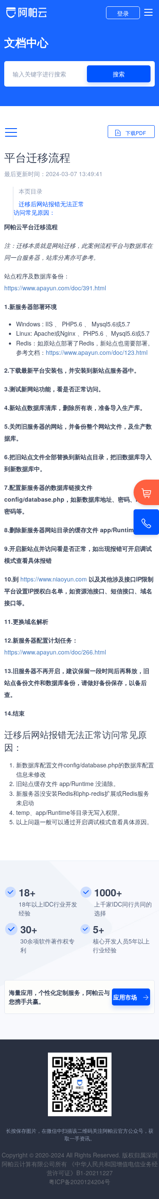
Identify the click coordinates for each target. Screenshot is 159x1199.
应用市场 (126, 997)
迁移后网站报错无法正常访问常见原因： (49, 207)
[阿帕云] (26, 17)
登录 (123, 13)
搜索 (119, 74)
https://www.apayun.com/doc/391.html (55, 288)
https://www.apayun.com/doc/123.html (97, 352)
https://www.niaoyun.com (53, 579)
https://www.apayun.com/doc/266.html (55, 652)
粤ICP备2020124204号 (79, 1181)
